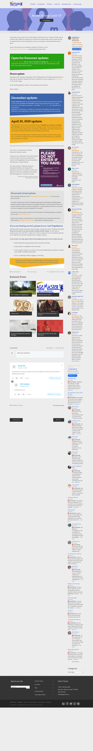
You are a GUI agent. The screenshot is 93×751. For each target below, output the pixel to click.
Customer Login (77, 4)
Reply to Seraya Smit (56, 378)
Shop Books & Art (66, 4)
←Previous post (16, 419)
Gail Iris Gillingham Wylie (77, 466)
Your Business (41, 4)
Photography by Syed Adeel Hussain (75, 393)
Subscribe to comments (59, 405)
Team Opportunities (40, 694)
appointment (58, 79)
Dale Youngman (16, 272)
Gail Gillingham (76, 184)
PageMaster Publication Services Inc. (75, 38)
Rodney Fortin (76, 541)
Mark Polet (75, 566)
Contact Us (57, 4)
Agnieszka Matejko (77, 209)
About (62, 272)
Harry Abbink (75, 485)
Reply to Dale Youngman (55, 394)
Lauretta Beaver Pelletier (74, 554)
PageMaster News (54, 272)
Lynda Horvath (76, 52)
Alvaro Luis (75, 436)
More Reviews (75, 661)
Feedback (20, 702)
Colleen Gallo (75, 272)
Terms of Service (33, 702)
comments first (59, 348)
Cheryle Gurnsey (76, 524)
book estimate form (24, 214)
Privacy (26, 702)
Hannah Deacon (76, 92)
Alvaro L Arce (75, 168)
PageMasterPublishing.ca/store (19, 49)
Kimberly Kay (75, 332)
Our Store (37, 684)
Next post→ (58, 419)
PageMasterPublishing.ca (27, 220)
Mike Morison (75, 632)
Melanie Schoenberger (74, 583)
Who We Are (13, 702)
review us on (76, 49)
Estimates (48, 702)
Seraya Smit (21, 366)
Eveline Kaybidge (72, 598)
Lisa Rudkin (75, 312)
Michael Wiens (71, 510)
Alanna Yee (75, 245)
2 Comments (46, 20)
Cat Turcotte (75, 147)
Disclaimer (42, 702)
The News (49, 4)
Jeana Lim (70, 610)
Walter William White (73, 649)
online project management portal (40, 196)
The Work (32, 4)
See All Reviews (75, 361)
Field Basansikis (72, 378)
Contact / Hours (39, 681)
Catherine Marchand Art (74, 619)
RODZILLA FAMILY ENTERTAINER (80, 296)
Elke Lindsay (75, 406)
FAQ (36, 688)
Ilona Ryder (75, 452)
